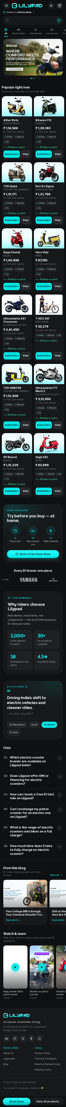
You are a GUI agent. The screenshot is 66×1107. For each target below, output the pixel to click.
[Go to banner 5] (39, 78)
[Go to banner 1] (26, 78)
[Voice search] (59, 20)
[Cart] (59, 5)
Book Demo (11, 154)
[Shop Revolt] (39, 579)
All (6, 33)
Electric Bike (18, 33)
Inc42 (34, 724)
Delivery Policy (43, 1069)
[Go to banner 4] (37, 78)
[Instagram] (15, 1038)
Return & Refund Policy (47, 1064)
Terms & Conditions (46, 1058)
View (26, 154)
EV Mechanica (17, 724)
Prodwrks (49, 724)
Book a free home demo (35, 554)
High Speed (35, 33)
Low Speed (52, 33)
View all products (47, 1101)
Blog (5, 1064)
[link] (17, 128)
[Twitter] (23, 1038)
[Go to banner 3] (33, 78)
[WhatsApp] (39, 1038)
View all (54, 874)
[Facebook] (31, 1038)
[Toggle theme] (51, 5)
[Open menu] (6, 5)
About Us (8, 1053)
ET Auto (14, 732)
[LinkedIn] (6, 1038)
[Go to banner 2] (28, 78)
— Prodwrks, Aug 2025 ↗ (20, 713)
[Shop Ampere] (55, 579)
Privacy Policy (42, 1053)
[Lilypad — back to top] (27, 5)
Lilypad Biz (9, 1058)
